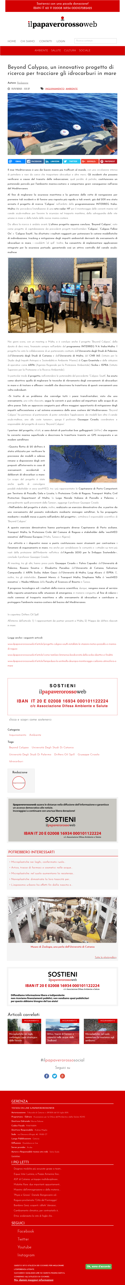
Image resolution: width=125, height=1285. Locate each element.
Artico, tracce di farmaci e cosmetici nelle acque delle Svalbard (60, 1037)
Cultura (70, 50)
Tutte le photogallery (106, 957)
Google (62, 1076)
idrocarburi (16, 761)
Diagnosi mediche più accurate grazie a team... (38, 1169)
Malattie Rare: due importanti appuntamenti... (37, 1184)
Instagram (70, 1076)
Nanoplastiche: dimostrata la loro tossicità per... (40, 879)
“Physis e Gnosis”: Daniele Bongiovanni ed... (35, 1195)
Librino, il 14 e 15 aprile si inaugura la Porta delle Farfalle (62, 947)
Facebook (46, 1076)
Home (12, 41)
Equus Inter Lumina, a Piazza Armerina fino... (37, 1174)
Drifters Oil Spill (64, 754)
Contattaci (15, 1156)
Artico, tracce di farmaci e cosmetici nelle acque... (41, 867)
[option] (62, 924)
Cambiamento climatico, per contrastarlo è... (36, 1210)
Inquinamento (54, 89)
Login (61, 41)
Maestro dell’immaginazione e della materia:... (37, 1190)
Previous (11, 919)
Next (113, 919)
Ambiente (41, 50)
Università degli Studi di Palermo (30, 754)
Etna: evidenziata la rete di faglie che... (33, 1216)
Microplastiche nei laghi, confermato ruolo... (38, 862)
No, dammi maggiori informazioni (33, 1280)
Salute (56, 50)
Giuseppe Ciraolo (88, 754)
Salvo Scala (54, 1152)
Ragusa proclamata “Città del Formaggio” (35, 1200)
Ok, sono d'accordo (98, 1266)
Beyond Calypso (19, 747)
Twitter (54, 1076)
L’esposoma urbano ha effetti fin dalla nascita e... (41, 885)
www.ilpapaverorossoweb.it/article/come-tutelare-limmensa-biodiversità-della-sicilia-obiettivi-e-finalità (60, 655)
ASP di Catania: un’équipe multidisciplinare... (36, 1179)
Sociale (84, 50)
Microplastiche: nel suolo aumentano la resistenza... (42, 873)
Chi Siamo (28, 41)
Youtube (78, 1076)
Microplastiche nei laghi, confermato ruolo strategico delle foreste (23, 1037)
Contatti (45, 41)
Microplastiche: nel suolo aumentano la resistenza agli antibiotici (99, 1037)
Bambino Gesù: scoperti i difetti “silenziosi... (35, 1205)
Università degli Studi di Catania (53, 747)
